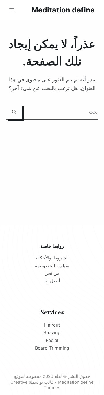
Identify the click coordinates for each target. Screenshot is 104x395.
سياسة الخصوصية (52, 265)
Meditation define (63, 10)
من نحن (52, 273)
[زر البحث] (14, 111)
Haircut (52, 325)
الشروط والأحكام (52, 258)
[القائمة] (11, 10)
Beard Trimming (52, 348)
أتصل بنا (52, 281)
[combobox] (60, 112)
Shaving (52, 332)
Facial (52, 340)
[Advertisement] (52, 165)
